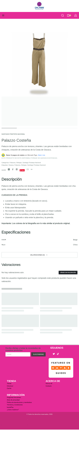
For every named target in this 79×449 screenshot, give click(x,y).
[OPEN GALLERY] (39, 73)
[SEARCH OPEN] (62, 15)
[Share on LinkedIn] (17, 169)
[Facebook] (50, 354)
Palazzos (13, 162)
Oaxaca (11, 165)
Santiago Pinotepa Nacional (13, 134)
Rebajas (19, 162)
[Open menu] (3, 15)
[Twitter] (54, 354)
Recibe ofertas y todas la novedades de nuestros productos (23, 349)
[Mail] (28, 169)
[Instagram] (62, 354)
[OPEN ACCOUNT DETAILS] (75, 15)
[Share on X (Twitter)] (9, 169)
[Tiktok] (58, 354)
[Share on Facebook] (13, 169)
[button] (39, 255)
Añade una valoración (68, 272)
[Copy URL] (32, 169)
